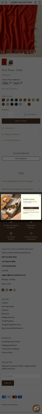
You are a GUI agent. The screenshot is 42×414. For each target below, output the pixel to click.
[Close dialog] (40, 195)
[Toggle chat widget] (36, 408)
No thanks (31, 214)
